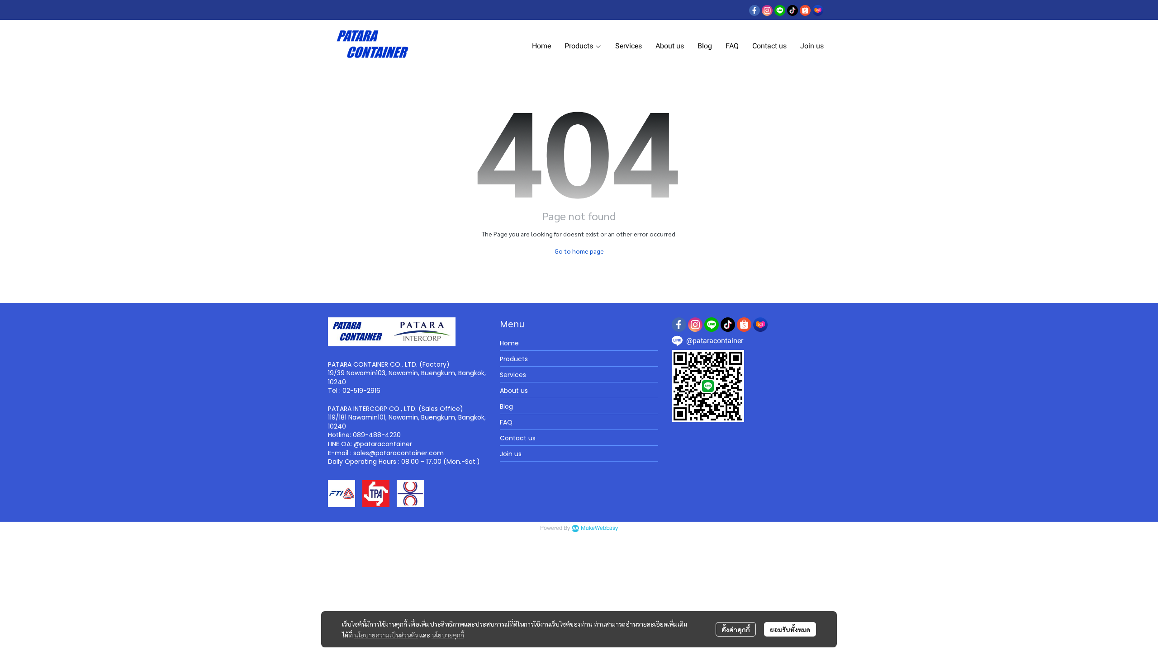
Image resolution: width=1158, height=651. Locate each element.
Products (514, 358)
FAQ (506, 422)
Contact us (518, 438)
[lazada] (817, 10)
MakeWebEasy (599, 528)
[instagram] (767, 10)
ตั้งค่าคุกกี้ (735, 629)
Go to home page (579, 251)
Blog (506, 406)
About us (514, 390)
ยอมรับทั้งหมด (790, 629)
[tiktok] (792, 10)
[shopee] (805, 10)
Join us (511, 453)
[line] (779, 10)
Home (509, 343)
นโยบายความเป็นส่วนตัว (386, 635)
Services (513, 374)
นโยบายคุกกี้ (448, 635)
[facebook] (754, 10)
